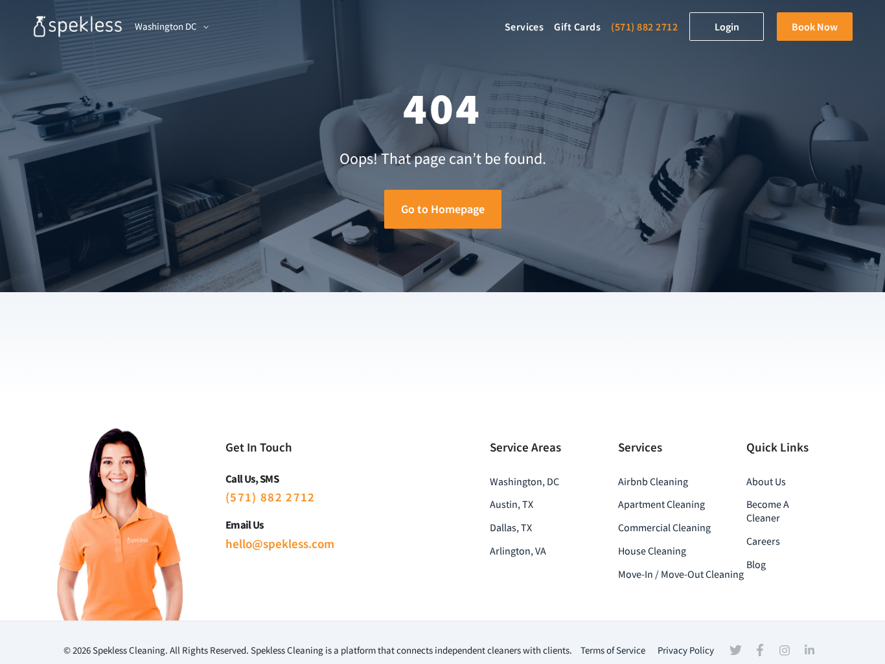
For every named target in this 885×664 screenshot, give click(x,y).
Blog (756, 564)
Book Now (815, 26)
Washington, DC (524, 481)
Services (524, 26)
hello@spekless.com (279, 543)
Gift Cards (577, 26)
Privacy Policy (686, 650)
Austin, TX (511, 504)
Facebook (760, 650)
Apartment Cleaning (661, 504)
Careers (763, 540)
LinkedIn (809, 649)
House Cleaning (652, 550)
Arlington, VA (518, 550)
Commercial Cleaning (664, 527)
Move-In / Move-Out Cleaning (681, 573)
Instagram (784, 650)
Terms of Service (612, 650)
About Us (766, 481)
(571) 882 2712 (644, 26)
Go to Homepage (443, 208)
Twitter (735, 650)
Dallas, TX (511, 527)
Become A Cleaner (767, 511)
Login (727, 26)
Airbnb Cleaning (653, 481)
